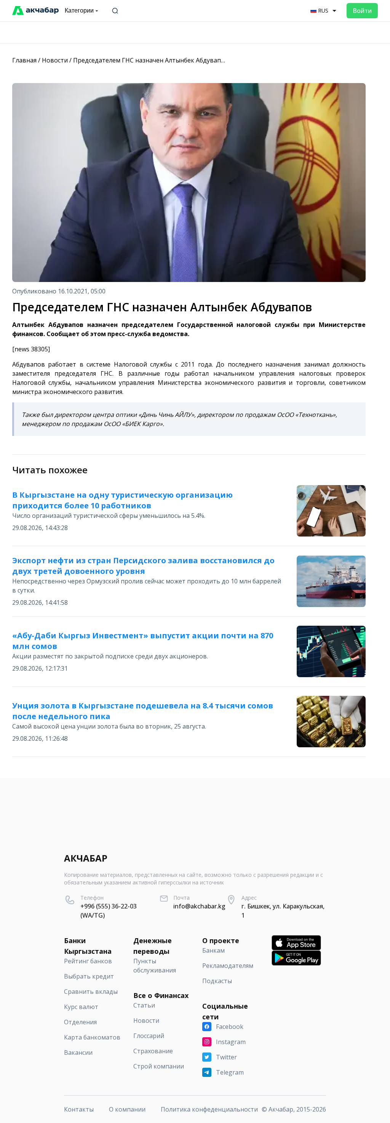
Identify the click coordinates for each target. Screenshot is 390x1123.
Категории (79, 10)
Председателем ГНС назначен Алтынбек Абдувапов (151, 60)
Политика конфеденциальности (209, 1109)
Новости (55, 60)
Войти (362, 10)
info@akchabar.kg (199, 906)
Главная (24, 60)
